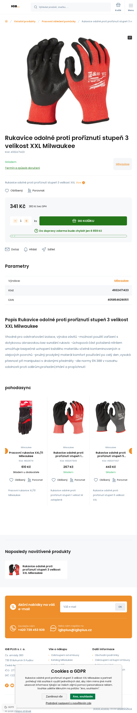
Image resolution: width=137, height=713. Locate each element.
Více (78, 182)
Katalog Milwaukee (62, 660)
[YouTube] (12, 685)
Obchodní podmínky (107, 655)
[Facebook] (7, 685)
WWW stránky (101, 708)
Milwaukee (122, 164)
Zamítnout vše (54, 696)
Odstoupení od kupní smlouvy (112, 660)
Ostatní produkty (24, 21)
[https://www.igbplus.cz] (6, 21)
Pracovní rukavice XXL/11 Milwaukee (26, 454)
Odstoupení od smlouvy (65, 655)
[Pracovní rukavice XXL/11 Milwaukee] (26, 417)
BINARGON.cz (124, 708)
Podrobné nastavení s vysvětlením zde (68, 703)
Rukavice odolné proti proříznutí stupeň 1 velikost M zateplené (68, 454)
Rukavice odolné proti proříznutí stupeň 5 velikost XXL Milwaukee (110, 454)
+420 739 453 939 (31, 630)
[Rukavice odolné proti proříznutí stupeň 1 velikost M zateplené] (68, 417)
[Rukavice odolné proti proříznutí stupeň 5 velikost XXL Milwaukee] (110, 417)
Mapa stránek (23, 711)
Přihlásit (120, 607)
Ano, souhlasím (83, 696)
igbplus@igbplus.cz (75, 630)
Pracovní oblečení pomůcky (59, 21)
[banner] (16, 7)
